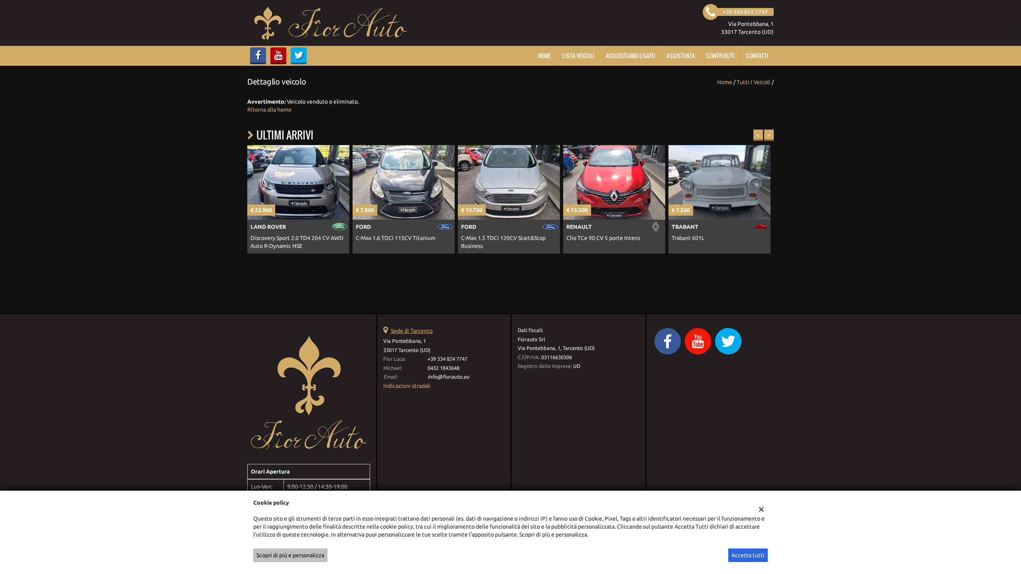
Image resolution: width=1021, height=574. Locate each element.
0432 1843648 (443, 368)
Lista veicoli (578, 55)
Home (544, 55)
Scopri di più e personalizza (290, 555)
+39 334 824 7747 (447, 359)
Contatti (757, 55)
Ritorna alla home (269, 109)
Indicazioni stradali (407, 386)
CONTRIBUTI (720, 55)
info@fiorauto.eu (448, 377)
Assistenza (680, 55)
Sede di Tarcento (412, 331)
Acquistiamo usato (630, 55)
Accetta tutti (748, 555)
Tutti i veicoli (754, 82)
